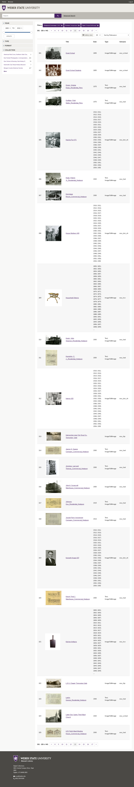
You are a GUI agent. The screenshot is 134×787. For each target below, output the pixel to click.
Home (4, 2)
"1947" (52, 25)
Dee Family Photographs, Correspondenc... (16, 58)
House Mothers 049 (72, 233)
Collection (10, 50)
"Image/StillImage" (89, 25)
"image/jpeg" (71, 25)
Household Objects (72, 298)
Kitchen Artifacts (71, 642)
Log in (131, 2)
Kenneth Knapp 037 (72, 558)
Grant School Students (73, 70)
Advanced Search (69, 16)
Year (7, 23)
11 (66, 30)
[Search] (57, 16)
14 (79, 30)
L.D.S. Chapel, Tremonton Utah (76, 683)
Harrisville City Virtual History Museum (15, 64)
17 (92, 30)
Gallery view (88, 35)
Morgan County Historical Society (13, 68)
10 (62, 30)
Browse (10, 2)
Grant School (70, 53)
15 (83, 30)
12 (71, 30)
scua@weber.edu (20, 776)
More (5, 71)
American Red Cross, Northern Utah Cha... (16, 54)
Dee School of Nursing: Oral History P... (15, 61)
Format (8, 46)
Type (7, 41)
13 (75, 30)
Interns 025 (69, 398)
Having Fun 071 (71, 140)
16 (88, 30)
